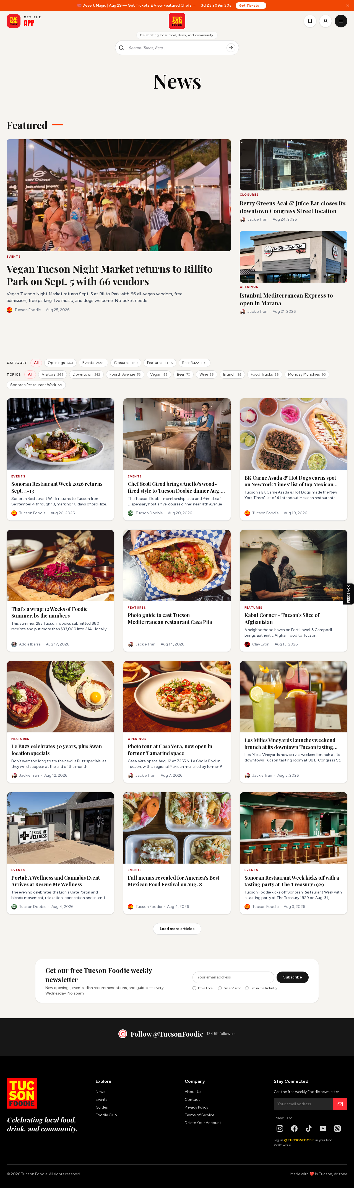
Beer (183, 374)
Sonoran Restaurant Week (36, 385)
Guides (102, 1107)
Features (160, 362)
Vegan (159, 374)
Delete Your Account (203, 1122)
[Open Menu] (341, 21)
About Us (193, 1091)
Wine (206, 374)
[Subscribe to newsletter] (340, 1104)
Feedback (348, 594)
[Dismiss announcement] (348, 5)
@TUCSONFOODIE (299, 1140)
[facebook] (294, 1128)
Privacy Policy (196, 1107)
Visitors (52, 374)
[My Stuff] (310, 21)
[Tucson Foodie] (177, 21)
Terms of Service (199, 1115)
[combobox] (175, 47)
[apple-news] (337, 1128)
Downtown (86, 374)
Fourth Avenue (125, 374)
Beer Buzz (194, 362)
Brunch (232, 374)
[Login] (325, 21)
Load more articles (177, 928)
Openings (60, 362)
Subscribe (292, 977)
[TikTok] (309, 1128)
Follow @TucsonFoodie (167, 1033)
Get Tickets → (251, 5)
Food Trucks (265, 374)
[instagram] (280, 1128)
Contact (192, 1099)
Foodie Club (106, 1115)
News (100, 1091)
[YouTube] (323, 1128)
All (36, 362)
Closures (126, 362)
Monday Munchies (307, 374)
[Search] (231, 47)
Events (93, 362)
